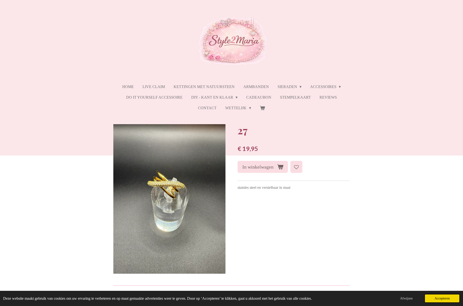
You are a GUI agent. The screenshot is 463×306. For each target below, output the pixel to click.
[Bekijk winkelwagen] (262, 108)
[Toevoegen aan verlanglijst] (296, 167)
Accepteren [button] (442, 298)
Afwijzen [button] (406, 298)
